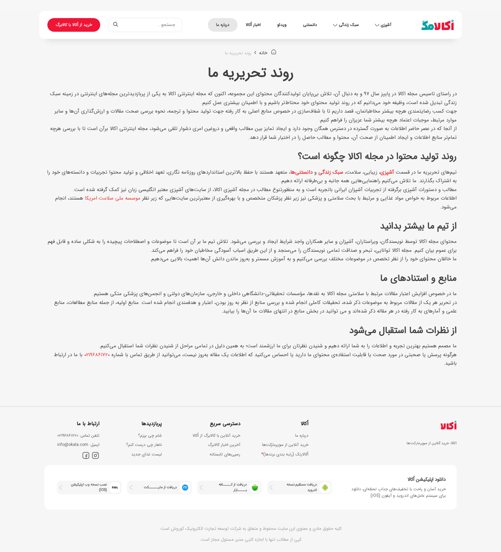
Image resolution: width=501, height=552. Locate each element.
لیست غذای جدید (146, 454)
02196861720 (97, 355)
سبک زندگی (349, 24)
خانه (264, 53)
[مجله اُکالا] (438, 25)
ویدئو (282, 24)
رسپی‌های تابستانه (225, 454)
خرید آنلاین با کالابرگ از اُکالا (216, 435)
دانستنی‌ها (301, 172)
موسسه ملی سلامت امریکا (112, 198)
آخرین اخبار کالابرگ (224, 444)
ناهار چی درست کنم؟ (144, 444)
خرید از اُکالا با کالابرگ (74, 24)
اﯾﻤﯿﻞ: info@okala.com (78, 444)
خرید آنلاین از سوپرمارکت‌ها (285, 444)
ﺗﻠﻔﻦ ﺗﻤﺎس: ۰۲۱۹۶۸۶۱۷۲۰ (78, 435)
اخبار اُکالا (253, 24)
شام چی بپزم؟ (150, 435)
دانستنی (310, 24)
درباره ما (222, 24)
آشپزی (386, 24)
